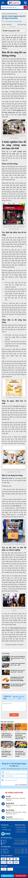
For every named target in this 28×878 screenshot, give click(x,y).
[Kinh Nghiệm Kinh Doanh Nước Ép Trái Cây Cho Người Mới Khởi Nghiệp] (6, 679)
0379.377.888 (18, 840)
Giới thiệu (4, 827)
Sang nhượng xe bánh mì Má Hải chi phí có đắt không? (7, 735)
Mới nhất (15, 696)
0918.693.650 (18, 852)
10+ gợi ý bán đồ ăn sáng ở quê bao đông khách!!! (17, 684)
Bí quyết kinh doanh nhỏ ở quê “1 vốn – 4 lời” (17, 664)
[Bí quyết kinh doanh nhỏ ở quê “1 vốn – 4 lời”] (6, 665)
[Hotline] (25, 3)
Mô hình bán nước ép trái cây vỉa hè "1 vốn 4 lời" (17, 671)
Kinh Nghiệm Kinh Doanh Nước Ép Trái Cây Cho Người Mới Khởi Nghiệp (17, 678)
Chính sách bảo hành (21, 829)
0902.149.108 (18, 849)
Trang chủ (4, 13)
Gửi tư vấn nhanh (21, 784)
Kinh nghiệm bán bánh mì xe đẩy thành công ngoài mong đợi (6, 754)
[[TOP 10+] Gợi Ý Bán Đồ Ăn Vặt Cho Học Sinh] (6, 658)
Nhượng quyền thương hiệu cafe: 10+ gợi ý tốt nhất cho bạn (20, 754)
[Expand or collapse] (24, 30)
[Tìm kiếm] (25, 7)
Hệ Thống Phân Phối (6, 829)
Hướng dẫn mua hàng (21, 827)
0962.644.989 (18, 851)
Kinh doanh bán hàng (12, 13)
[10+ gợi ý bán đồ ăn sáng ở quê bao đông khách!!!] (6, 686)
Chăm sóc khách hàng (21, 832)
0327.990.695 (18, 842)
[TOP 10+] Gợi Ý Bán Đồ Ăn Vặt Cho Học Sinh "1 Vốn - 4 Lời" (17, 658)
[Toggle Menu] (3, 2)
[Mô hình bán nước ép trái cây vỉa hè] (6, 672)
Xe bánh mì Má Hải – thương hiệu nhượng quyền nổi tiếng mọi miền (20, 736)
